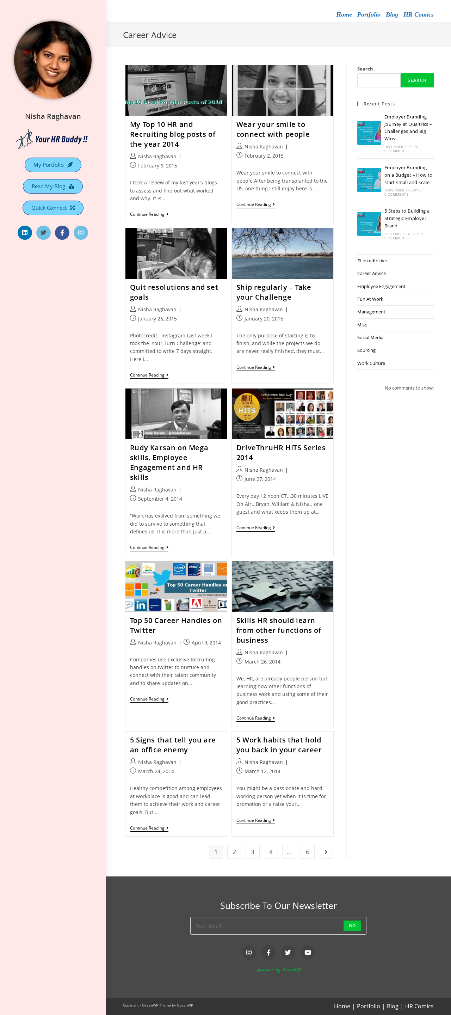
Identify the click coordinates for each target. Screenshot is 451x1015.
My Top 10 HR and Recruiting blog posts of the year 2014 (172, 134)
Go (352, 926)
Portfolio (369, 14)
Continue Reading (149, 214)
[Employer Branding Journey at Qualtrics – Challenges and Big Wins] (369, 133)
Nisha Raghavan (53, 116)
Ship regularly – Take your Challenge (273, 292)
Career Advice (371, 273)
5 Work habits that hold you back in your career (279, 744)
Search (365, 69)
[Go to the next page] (326, 852)
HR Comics (418, 14)
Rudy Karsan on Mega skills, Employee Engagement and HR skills (169, 462)
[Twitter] (43, 233)
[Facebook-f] (62, 233)
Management (371, 311)
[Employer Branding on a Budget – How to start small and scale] (369, 180)
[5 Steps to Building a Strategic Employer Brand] (369, 224)
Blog (392, 14)
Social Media (370, 337)
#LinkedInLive (372, 260)
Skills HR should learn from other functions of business (278, 630)
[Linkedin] (25, 233)
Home (344, 14)
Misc (362, 325)
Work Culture (371, 363)
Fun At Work (370, 299)
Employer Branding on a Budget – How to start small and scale (408, 174)
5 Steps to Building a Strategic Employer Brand (407, 218)
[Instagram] (81, 233)
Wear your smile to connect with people (273, 129)
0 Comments (396, 150)
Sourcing (366, 350)
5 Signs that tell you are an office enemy (173, 744)
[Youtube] (308, 952)
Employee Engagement (381, 286)
